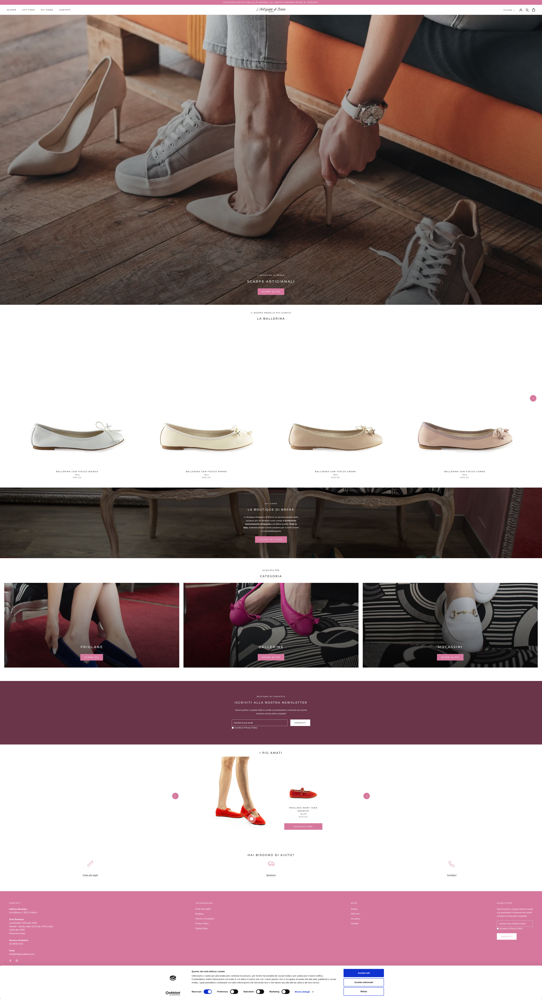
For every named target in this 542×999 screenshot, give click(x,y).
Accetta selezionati (363, 982)
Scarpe (11, 10)
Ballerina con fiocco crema (335, 471)
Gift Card (355, 913)
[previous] (9, 398)
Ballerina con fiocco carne (464, 471)
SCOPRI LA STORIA (271, 539)
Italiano (507, 10)
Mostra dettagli (302, 992)
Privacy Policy (250, 727)
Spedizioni (271, 875)
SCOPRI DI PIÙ (271, 292)
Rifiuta (363, 991)
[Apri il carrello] (533, 9)
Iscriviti (300, 723)
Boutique (199, 913)
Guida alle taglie (90, 875)
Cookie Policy (201, 928)
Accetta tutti (364, 973)
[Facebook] (10, 960)
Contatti (65, 10)
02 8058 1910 (16, 943)
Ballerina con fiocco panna (206, 471)
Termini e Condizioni (204, 918)
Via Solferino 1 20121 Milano (23, 912)
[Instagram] (17, 960)
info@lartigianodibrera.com (21, 954)
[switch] (234, 991)
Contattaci (451, 875)
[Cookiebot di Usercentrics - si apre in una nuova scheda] (173, 993)
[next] (533, 398)
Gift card (28, 10)
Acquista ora (303, 826)
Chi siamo (47, 10)
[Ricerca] (527, 9)
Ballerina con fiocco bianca (77, 471)
